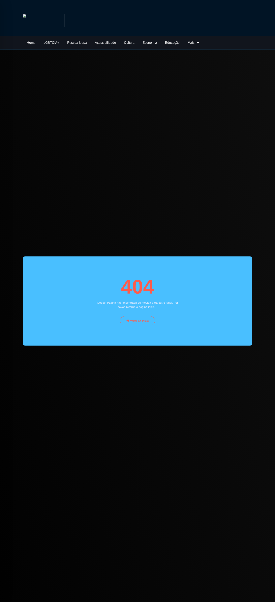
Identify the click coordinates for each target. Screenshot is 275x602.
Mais (191, 42)
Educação (172, 42)
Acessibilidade (105, 42)
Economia (150, 42)
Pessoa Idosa (77, 42)
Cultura (129, 42)
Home (31, 42)
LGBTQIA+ (51, 42)
